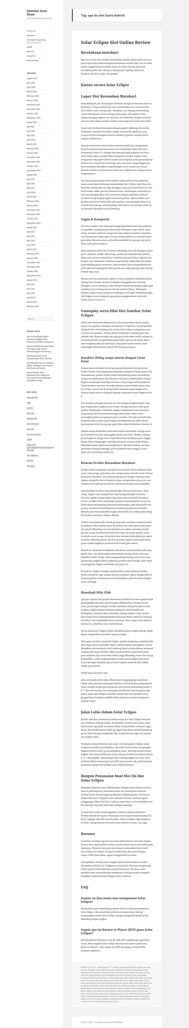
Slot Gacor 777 (105, 967)
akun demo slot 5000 (123, 967)
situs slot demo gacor (133, 993)
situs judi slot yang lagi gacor (111, 993)
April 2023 (31, 245)
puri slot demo (93, 993)
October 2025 (32, 113)
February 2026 (33, 96)
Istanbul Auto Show (37, 12)
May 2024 (31, 188)
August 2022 (32, 280)
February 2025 (33, 148)
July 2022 (30, 284)
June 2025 (31, 131)
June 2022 (31, 289)
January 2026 (32, 100)
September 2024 (33, 170)
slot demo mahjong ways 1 (99, 996)
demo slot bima (145, 978)
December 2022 (33, 262)
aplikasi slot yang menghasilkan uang (131, 970)
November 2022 (33, 267)
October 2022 (32, 271)
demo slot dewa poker (104, 980)
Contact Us (31, 31)
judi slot (30, 460)
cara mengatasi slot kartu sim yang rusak (118, 975)
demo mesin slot (131, 978)
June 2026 (31, 83)
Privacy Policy (33, 60)
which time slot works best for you (104, 1001)
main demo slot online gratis (104, 991)
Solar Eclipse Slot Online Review (116, 42)
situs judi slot (32, 397)
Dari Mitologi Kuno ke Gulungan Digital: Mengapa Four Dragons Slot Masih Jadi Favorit (40, 365)
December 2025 (33, 105)
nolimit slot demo (124, 991)
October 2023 (32, 218)
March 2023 (32, 249)
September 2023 (33, 223)
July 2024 (30, 179)
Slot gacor (31, 466)
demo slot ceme (87, 980)
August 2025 (32, 122)
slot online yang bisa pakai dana (124, 996)
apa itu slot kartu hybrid (106, 970)
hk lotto (30, 408)
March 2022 (32, 302)
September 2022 (33, 275)
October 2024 (32, 166)
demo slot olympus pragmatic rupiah (112, 983)
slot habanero (32, 455)
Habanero (31, 35)
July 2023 (30, 232)
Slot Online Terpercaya (36, 41)
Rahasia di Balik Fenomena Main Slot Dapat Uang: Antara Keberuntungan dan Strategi (40, 349)
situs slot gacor (33, 423)
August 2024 (32, 175)
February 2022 (33, 306)
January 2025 (32, 153)
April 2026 (31, 87)
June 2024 (31, 183)
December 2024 (33, 157)
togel (29, 402)
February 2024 (33, 201)
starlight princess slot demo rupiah (124, 999)
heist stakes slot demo (114, 988)
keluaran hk (32, 418)
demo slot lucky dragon (139, 980)
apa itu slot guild (88, 970)
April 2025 (31, 140)
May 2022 (31, 293)
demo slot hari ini (121, 980)
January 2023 (32, 258)
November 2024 (33, 161)
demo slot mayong (88, 983)
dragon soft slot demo (139, 986)
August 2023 (32, 227)
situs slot (30, 413)
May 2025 (31, 135)
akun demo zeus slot (141, 967)
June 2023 (31, 236)
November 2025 (33, 109)
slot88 (29, 47)
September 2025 (33, 118)
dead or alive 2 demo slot (112, 978)
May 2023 (31, 240)
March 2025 (32, 144)
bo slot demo (128, 972)
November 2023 (33, 214)
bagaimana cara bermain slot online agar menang (101, 972)
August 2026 (32, 78)
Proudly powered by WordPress (108, 1022)
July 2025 (30, 126)
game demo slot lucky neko (92, 988)
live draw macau (34, 434)
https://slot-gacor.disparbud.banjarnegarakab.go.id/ (40, 447)
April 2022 (31, 297)
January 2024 (32, 205)
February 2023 (33, 253)
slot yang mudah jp (101, 999)
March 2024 (32, 197)
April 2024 (31, 192)
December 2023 (33, 210)
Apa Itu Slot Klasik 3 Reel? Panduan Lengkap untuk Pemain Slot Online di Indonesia (40, 339)
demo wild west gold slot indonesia (114, 986)
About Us (30, 51)
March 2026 (32, 91)
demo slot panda (136, 983)
